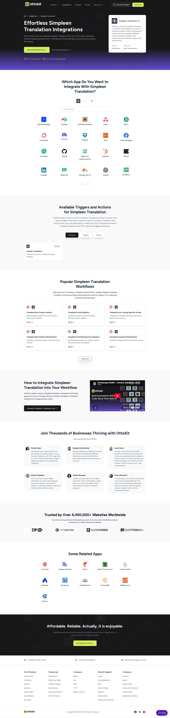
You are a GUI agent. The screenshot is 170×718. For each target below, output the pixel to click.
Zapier (75, 676)
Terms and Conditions (130, 688)
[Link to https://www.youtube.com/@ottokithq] (144, 712)
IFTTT (75, 688)
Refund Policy (103, 696)
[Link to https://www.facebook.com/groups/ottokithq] (135, 712)
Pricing (87, 5)
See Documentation (60, 50)
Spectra (27, 684)
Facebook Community (106, 700)
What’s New (53, 676)
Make (75, 684)
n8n (74, 680)
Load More (85, 359)
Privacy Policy (127, 684)
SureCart (27, 688)
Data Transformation (130, 48)
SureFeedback (29, 696)
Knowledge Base (104, 680)
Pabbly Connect (79, 692)
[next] (87, 184)
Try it (28, 322)
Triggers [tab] (86, 235)
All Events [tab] (72, 235)
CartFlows (27, 680)
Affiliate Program (55, 684)
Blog (99, 684)
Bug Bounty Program (130, 696)
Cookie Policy (127, 692)
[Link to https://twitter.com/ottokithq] (140, 712)
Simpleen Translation (48, 16)
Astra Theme (28, 676)
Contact (126, 676)
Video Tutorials (103, 688)
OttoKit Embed (54, 696)
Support (101, 692)
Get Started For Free (83, 643)
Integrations (66, 5)
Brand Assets (53, 688)
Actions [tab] (99, 235)
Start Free (138, 5)
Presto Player (28, 692)
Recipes (78, 5)
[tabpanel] (85, 251)
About (125, 680)
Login (100, 676)
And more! (27, 700)
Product (53, 5)
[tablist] (85, 236)
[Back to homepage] (33, 4)
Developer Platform (55, 692)
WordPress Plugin (55, 680)
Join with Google (122, 5)
